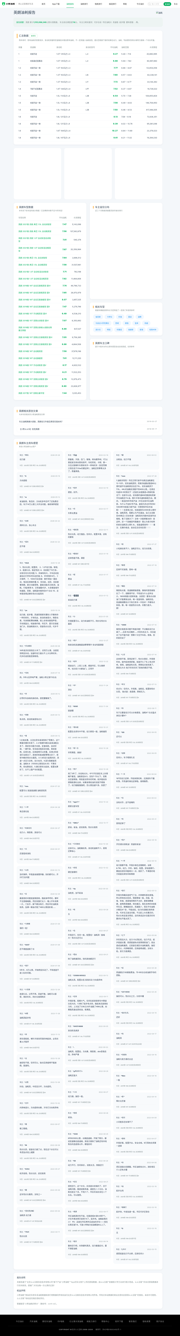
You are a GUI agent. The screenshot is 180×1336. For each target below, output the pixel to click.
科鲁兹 (119, 330)
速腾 (139, 317)
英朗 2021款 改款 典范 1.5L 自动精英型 (34, 231)
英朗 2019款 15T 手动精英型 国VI (32, 313)
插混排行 (112, 4)
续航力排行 (92, 1321)
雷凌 (130, 317)
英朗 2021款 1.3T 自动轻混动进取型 (33, 272)
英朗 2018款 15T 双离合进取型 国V (33, 379)
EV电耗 (61, 1321)
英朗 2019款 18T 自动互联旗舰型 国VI (34, 299)
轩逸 (120, 317)
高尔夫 (98, 330)
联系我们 (133, 1321)
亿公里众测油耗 (76, 1321)
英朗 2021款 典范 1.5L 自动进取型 (32, 258)
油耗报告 (70, 4)
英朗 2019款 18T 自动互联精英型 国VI (34, 286)
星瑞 (141, 330)
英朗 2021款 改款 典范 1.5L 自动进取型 (34, 224)
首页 (43, 4)
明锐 (108, 330)
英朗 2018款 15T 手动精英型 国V (32, 372)
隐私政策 (146, 1321)
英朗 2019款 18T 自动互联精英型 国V (34, 293)
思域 (117, 323)
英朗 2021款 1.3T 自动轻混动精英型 (33, 279)
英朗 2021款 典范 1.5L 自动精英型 (32, 265)
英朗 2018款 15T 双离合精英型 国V (33, 386)
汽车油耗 (34, 1321)
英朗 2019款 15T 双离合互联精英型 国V (35, 344)
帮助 (125, 4)
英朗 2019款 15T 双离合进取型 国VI (33, 320)
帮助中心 (105, 1321)
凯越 (146, 323)
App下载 (56, 4)
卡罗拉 (109, 317)
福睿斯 (130, 330)
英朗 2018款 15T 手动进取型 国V (32, 365)
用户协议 (160, 1321)
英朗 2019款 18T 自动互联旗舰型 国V (34, 306)
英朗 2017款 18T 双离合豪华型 (31, 393)
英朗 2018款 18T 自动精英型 (30, 351)
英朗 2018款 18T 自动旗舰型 (30, 358)
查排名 (33, 36)
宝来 (136, 323)
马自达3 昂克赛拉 (102, 323)
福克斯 (98, 317)
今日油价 (20, 1321)
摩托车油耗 (47, 1321)
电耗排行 (98, 4)
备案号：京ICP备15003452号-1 (108, 1329)
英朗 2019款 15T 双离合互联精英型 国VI (35, 337)
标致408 (152, 330)
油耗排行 (84, 4)
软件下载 (119, 1321)
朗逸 (126, 323)
